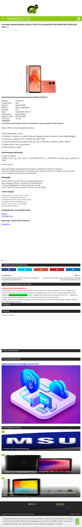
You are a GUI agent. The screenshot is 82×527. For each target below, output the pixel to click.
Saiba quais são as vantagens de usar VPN (20, 364)
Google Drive (7, 216)
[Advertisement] (41, 47)
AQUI (43, 187)
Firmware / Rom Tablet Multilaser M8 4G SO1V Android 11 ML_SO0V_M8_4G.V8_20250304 (37, 472)
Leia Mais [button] (59, 524)
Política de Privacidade (27, 514)
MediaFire (6, 224)
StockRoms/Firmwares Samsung (16, 449)
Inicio (3, 19)
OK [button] (77, 521)
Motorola (6, 260)
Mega (4, 214)
